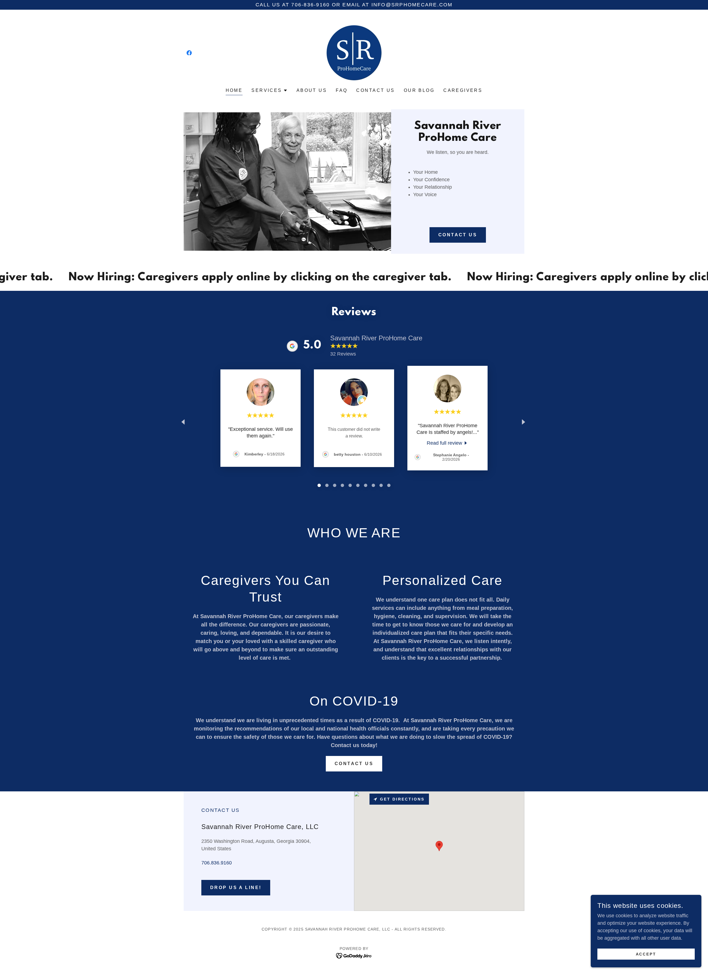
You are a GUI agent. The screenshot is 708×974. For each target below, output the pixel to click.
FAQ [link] (341, 90)
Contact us (354, 763)
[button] (269, 90)
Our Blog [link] (419, 90)
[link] (189, 52)
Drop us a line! (235, 887)
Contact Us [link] (375, 90)
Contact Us (457, 234)
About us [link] (311, 90)
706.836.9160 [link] (216, 863)
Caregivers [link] (462, 90)
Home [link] (234, 90)
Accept (646, 954)
